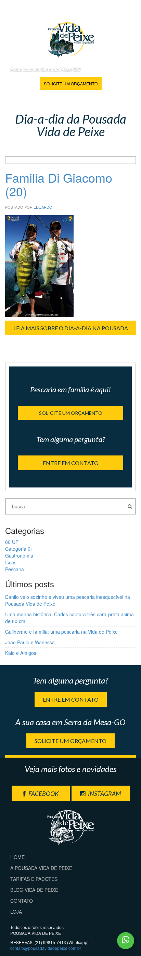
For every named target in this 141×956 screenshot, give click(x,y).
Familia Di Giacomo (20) (58, 184)
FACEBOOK (43, 793)
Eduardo (43, 207)
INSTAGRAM (104, 793)
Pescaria (14, 569)
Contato (21, 900)
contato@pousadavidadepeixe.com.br (45, 948)
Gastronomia (19, 555)
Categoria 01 (19, 548)
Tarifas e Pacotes (33, 878)
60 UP (11, 541)
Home (17, 857)
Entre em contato (71, 463)
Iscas (10, 562)
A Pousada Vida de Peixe (41, 867)
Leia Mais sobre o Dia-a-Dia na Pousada (70, 328)
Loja (16, 911)
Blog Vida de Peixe (34, 889)
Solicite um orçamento (71, 83)
